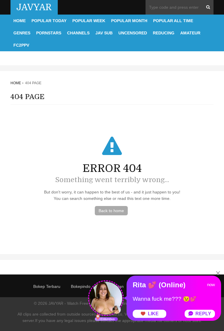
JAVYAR (34, 7)
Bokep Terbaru (46, 286)
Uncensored (132, 33)
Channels (78, 33)
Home (19, 20)
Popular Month (129, 20)
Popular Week (88, 20)
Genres (21, 33)
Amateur (190, 33)
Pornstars (48, 33)
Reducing (163, 33)
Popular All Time (173, 20)
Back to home (111, 210)
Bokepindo (80, 286)
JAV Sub (104, 33)
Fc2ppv (21, 45)
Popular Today (49, 20)
